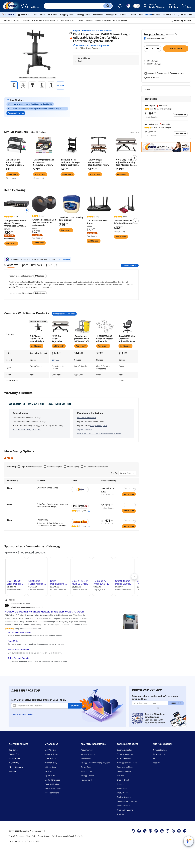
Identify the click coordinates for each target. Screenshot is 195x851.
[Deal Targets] (85, 506)
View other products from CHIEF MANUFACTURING (99, 433)
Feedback (41, 276)
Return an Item (14, 758)
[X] (144, 830)
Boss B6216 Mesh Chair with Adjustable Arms (127, 339)
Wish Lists (49, 771)
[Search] (107, 5)
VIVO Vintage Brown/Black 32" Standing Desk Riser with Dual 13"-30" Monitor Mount (98, 162)
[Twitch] (173, 830)
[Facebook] (139, 830)
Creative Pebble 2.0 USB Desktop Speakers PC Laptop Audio (44, 222)
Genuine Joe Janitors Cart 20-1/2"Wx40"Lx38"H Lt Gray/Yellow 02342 (82, 339)
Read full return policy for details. (27, 429)
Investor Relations (88, 754)
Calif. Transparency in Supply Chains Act (67, 836)
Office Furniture (66, 20)
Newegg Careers (87, 775)
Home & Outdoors (22, 20)
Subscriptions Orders (53, 788)
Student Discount (124, 797)
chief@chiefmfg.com (98, 425)
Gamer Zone (86, 767)
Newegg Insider (87, 780)
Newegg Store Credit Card (127, 801)
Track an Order (15, 754)
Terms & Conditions (16, 836)
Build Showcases (123, 805)
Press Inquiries (87, 771)
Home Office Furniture (44, 20)
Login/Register (50, 750)
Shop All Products (38, 132)
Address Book (50, 767)
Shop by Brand (123, 780)
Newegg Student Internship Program (95, 763)
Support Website (84, 429)
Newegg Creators (124, 771)
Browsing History (51, 754)
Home (7, 20)
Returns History (51, 763)
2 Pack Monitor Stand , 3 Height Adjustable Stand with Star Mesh (14, 162)
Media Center (86, 758)
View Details (179, 114)
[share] (70, 33)
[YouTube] (167, 830)
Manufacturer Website (86, 417)
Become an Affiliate (125, 767)
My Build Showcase (52, 780)
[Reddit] (70, 38)
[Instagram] (150, 830)
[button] (30, 6)
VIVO (56, 360)
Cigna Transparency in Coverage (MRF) (24, 841)
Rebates (120, 784)
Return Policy (14, 763)
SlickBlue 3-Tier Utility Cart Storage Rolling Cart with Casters (70, 162)
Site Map (120, 775)
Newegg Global (159, 754)
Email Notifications (52, 784)
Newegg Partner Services (127, 763)
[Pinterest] (162, 830)
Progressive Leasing (125, 810)
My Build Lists (50, 775)
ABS (154, 758)
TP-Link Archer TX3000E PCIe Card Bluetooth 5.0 (126, 221)
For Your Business (124, 758)
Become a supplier (124, 750)
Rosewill (156, 763)
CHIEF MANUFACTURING (89, 20)
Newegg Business (160, 750)
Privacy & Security (16, 767)
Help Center (13, 750)
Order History (50, 758)
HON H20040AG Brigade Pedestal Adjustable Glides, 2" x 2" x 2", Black (104, 339)
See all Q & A (129, 265)
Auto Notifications (52, 793)
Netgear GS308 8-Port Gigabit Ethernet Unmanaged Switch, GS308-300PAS (15, 223)
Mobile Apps (122, 788)
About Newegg (87, 750)
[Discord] (179, 830)
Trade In (120, 814)
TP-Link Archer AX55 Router (97, 221)
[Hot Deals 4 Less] (85, 521)
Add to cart (175, 48)
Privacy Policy (31, 836)
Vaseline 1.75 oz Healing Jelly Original (71, 218)
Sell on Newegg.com (125, 754)
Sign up (75, 705)
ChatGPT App (122, 793)
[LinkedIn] (156, 830)
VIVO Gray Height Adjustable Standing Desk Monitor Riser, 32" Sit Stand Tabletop (125, 162)
